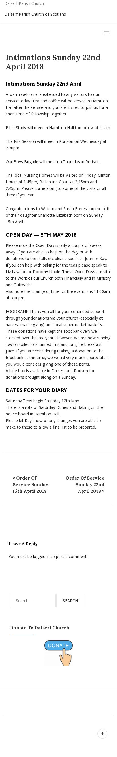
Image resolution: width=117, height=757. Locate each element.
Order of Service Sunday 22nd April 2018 (85, 484)
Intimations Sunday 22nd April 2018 (53, 61)
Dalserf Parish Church (24, 3)
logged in (41, 556)
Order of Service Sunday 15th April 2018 (30, 484)
